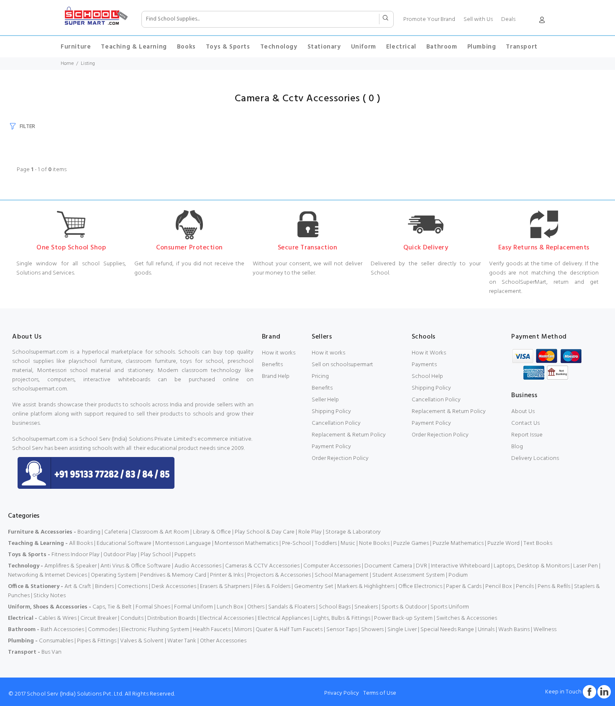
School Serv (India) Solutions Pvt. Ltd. (75, 694)
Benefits (272, 365)
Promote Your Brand (429, 19)
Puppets (184, 555)
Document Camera (388, 566)
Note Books (374, 543)
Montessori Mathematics (246, 543)
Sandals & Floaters (291, 607)
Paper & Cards (464, 586)
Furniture (76, 47)
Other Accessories (223, 641)
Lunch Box (230, 607)
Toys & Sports (228, 47)
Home (67, 63)
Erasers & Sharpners (225, 586)
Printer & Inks (226, 575)
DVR (421, 566)
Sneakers (366, 607)
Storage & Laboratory (353, 532)
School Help (427, 376)
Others (255, 607)
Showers (372, 629)
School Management (342, 575)
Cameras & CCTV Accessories (262, 566)
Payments (424, 365)
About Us (523, 411)
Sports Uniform (449, 607)
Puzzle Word (503, 543)
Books (186, 47)
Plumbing (481, 47)
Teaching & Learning (134, 47)
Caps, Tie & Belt (112, 607)
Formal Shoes (153, 607)
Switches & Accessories (466, 618)
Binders (104, 586)
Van (56, 652)
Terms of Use (379, 693)
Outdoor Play (120, 555)
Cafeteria (116, 532)
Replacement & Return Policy (349, 435)
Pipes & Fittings (96, 641)
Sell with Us (478, 19)
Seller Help (325, 400)
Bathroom (441, 47)
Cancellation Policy (336, 423)
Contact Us (525, 423)
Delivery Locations (535, 458)
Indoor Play (85, 555)
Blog (517, 447)
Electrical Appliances (284, 618)
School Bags (335, 607)
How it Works (429, 353)
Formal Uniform (193, 607)
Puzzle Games (411, 543)
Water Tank (181, 641)
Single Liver (402, 629)
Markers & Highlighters (366, 586)
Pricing (320, 376)
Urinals (486, 629)
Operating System (113, 575)
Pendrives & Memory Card (173, 575)
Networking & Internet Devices (47, 575)
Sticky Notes (49, 596)
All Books (81, 543)
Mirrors (243, 629)
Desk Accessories (173, 586)
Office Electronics (420, 586)
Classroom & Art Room (160, 532)
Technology (278, 47)
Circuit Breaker (98, 618)
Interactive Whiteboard (460, 566)
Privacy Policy (341, 693)
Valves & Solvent (142, 641)
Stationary (324, 47)
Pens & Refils (554, 586)
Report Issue (527, 435)
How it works (278, 353)
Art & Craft (77, 586)
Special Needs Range (447, 629)
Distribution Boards (171, 618)
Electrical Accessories (227, 618)
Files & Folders (272, 586)
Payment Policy (331, 447)
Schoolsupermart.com (40, 352)
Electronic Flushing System (155, 629)
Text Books (537, 543)
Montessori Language (183, 543)
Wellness (544, 629)
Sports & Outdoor (404, 607)
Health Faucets (212, 629)
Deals (508, 19)
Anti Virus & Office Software (136, 566)
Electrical (401, 47)
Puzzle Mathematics (458, 543)
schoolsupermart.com (39, 389)
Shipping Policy (331, 411)
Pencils (525, 586)
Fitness (60, 555)
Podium (458, 575)
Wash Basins (514, 629)
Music (348, 543)
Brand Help (276, 376)
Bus (45, 652)
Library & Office (212, 532)
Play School (156, 555)
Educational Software (124, 543)
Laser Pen (585, 566)
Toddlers (326, 543)
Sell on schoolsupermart (342, 365)
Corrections (133, 586)
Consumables (56, 641)
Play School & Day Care (265, 532)
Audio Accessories (197, 566)
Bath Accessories (62, 629)
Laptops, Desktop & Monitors (531, 566)
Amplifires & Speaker (70, 566)
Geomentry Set (313, 586)
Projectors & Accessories (279, 575)
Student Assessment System (408, 575)
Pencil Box (498, 586)
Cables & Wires (57, 618)
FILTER (27, 126)
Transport (521, 47)
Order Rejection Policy (340, 458)
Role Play (310, 532)
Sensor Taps (341, 629)
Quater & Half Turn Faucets (289, 629)
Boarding (88, 532)
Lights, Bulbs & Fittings (341, 618)
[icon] (542, 21)
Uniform (363, 47)
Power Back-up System (403, 618)
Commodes (103, 629)
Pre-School (296, 543)
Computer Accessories (332, 566)
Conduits (132, 618)
